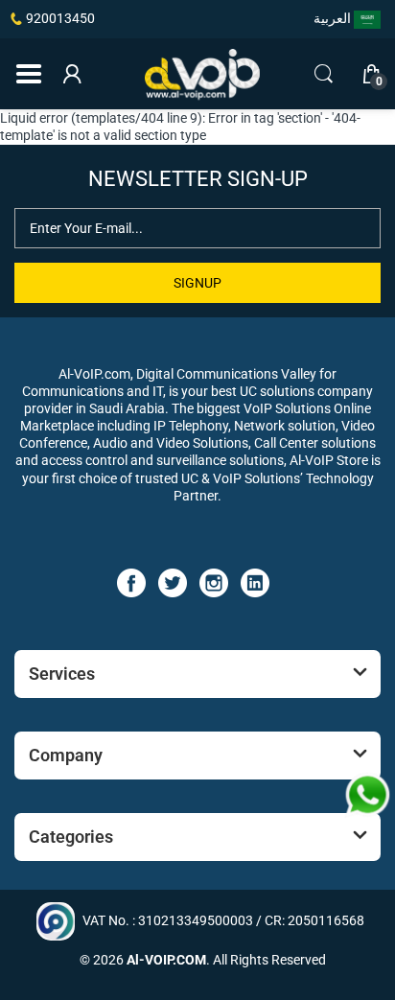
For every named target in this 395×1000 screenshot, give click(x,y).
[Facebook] (131, 582)
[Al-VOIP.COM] (202, 75)
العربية (334, 18)
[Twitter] (172, 582)
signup (197, 283)
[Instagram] (213, 582)
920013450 (60, 18)
